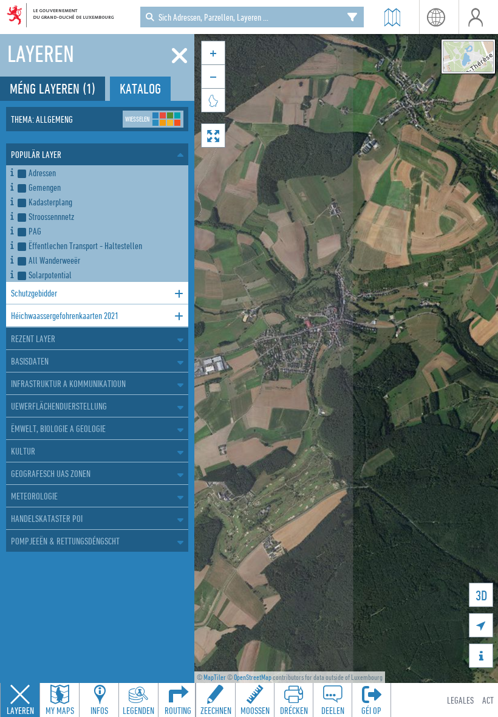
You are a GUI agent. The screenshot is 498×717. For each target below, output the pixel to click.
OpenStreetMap (252, 677)
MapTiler (214, 677)
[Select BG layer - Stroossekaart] (468, 56)
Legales (460, 700)
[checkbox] (100, 172)
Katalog (140, 88)
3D (481, 595)
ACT (488, 700)
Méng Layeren (52, 88)
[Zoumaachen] (179, 56)
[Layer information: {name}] (12, 170)
